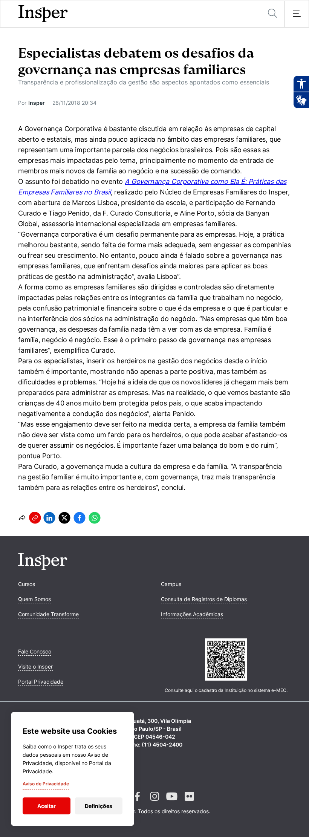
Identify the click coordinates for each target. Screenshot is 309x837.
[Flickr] (189, 802)
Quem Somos (34, 599)
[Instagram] (154, 802)
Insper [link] (36, 102)
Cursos (26, 584)
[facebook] (79, 518)
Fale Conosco (34, 651)
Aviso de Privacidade (46, 784)
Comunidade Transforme (48, 614)
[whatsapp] (95, 518)
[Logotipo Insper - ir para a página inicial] (43, 14)
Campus (171, 584)
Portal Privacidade (40, 681)
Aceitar (46, 806)
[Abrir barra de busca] (272, 14)
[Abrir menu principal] (297, 14)
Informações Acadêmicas (192, 614)
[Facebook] (137, 802)
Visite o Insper (35, 666)
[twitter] (64, 518)
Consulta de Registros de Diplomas (204, 599)
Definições (98, 806)
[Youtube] (172, 802)
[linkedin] (49, 518)
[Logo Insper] (42, 568)
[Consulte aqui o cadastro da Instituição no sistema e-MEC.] (226, 660)
